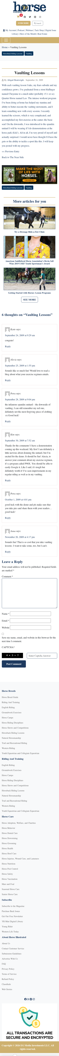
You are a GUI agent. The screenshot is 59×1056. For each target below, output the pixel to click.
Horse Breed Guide (10, 697)
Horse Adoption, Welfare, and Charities (19, 822)
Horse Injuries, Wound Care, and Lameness (20, 858)
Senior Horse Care (10, 894)
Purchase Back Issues (11, 911)
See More (29, 299)
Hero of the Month (28, 33)
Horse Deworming (10, 838)
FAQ (4, 963)
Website (5, 627)
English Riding (8, 707)
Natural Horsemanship (11, 737)
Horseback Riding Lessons (13, 53)
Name (5, 613)
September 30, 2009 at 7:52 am (20, 440)
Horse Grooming (9, 843)
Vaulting (29, 53)
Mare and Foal (8, 884)
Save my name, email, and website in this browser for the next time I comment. (29, 639)
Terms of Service (9, 974)
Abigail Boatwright (15, 80)
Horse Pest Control (10, 868)
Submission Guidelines (11, 953)
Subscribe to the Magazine (13, 906)
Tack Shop (39, 30)
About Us (6, 943)
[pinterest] (35, 16)
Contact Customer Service (13, 948)
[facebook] (25, 16)
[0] (18, 16)
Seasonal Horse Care (10, 889)
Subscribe (23, 23)
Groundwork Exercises (11, 712)
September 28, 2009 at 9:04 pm (20, 399)
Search (38, 23)
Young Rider (7, 926)
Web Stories (7, 989)
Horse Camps (7, 717)
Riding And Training (11, 702)
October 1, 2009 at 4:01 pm (18, 499)
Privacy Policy (8, 968)
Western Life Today (10, 931)
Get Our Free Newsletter (12, 916)
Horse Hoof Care (9, 853)
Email (5, 620)
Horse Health (7, 848)
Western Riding (8, 748)
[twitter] (30, 16)
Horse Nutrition (8, 863)
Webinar (29, 30)
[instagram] (40, 16)
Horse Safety (7, 873)
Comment (7, 576)
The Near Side (17, 157)
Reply (8, 346)
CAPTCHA (8, 647)
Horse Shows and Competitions (15, 727)
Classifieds (6, 984)
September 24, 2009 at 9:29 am (20, 335)
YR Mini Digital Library (12, 921)
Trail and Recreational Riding (14, 743)
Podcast (21, 30)
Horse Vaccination (9, 879)
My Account (10, 30)
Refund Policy (8, 979)
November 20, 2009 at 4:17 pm (20, 536)
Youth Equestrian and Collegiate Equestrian (20, 753)
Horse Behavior (8, 828)
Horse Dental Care (10, 833)
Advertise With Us (10, 958)
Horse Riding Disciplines (12, 722)
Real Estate (42, 33)
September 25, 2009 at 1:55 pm (20, 365)
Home (5, 47)
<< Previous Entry (10, 151)
